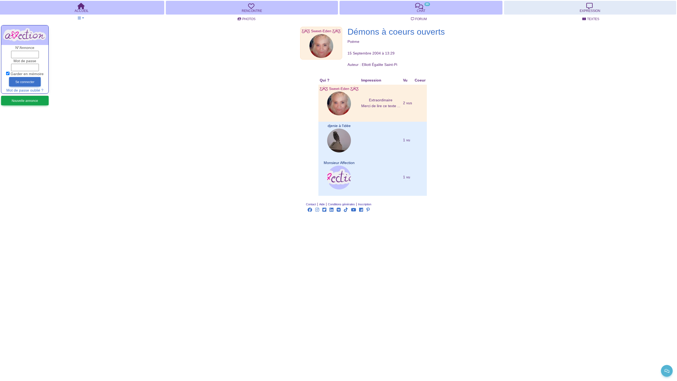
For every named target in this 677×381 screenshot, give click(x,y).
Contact (311, 204)
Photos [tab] (248, 19)
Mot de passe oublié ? (24, 90)
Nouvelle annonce (25, 101)
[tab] (252, 8)
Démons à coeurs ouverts (396, 32)
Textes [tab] (593, 19)
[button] (81, 18)
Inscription (364, 204)
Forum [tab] (421, 19)
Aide (322, 204)
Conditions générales (341, 204)
